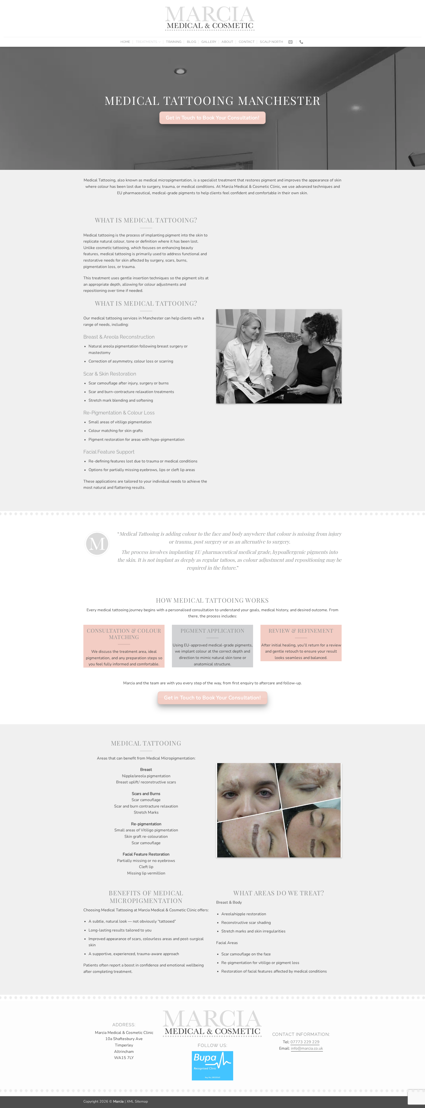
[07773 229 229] (301, 42)
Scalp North (271, 42)
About (227, 42)
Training (173, 42)
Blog (191, 42)
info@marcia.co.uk (307, 1048)
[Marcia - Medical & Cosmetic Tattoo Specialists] (210, 18)
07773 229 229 (304, 1042)
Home (125, 42)
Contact (247, 42)
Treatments (146, 42)
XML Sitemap (137, 1101)
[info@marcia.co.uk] (291, 42)
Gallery (208, 42)
